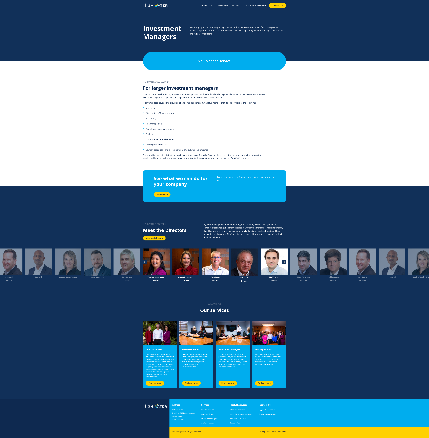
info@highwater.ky (269, 414)
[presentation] (145, 262)
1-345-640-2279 (268, 410)
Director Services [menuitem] (207, 410)
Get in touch (162, 194)
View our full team (154, 238)
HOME (204, 5)
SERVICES (222, 5)
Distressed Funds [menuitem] (207, 414)
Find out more (154, 383)
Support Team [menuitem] (235, 423)
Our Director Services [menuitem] (238, 418)
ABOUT (212, 5)
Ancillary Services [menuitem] (207, 423)
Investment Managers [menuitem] (209, 418)
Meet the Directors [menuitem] (237, 410)
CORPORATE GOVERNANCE (255, 5)
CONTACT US (277, 5)
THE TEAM (234, 5)
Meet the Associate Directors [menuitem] (241, 414)
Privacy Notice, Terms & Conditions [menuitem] (273, 431)
